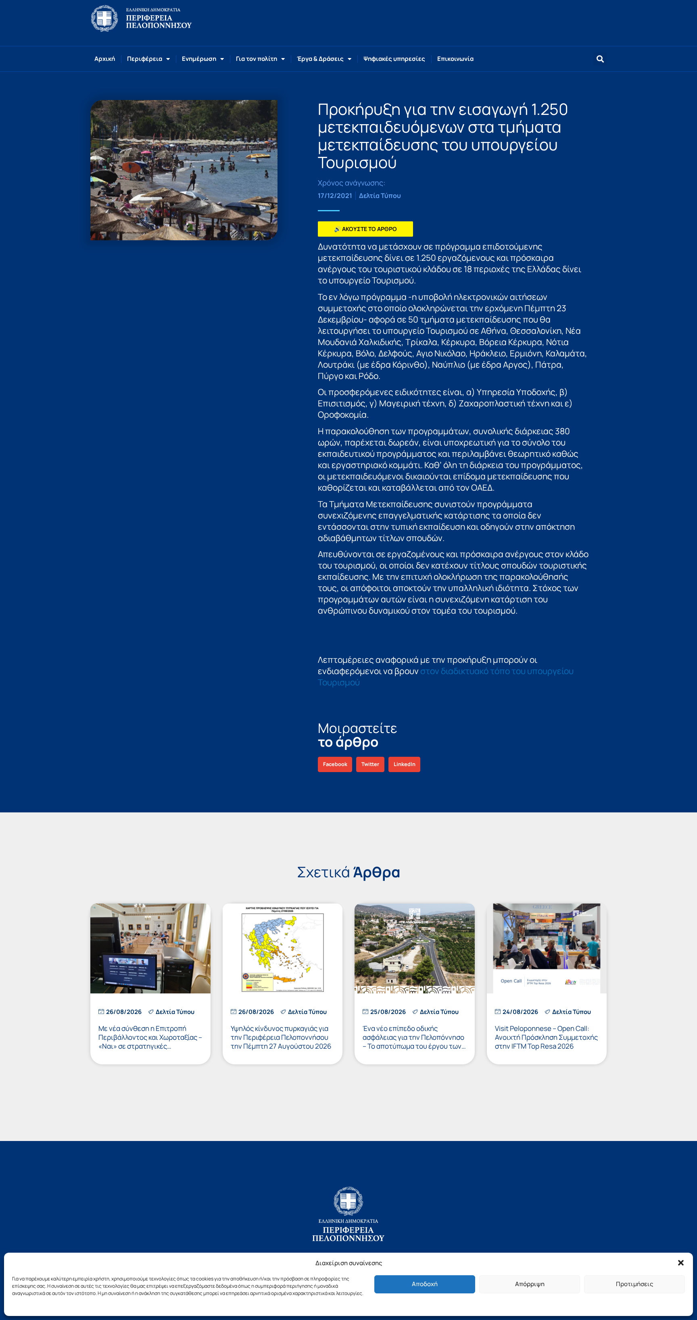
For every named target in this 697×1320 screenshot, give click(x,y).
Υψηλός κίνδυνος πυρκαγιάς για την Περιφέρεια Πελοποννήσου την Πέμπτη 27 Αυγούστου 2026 (281, 1037)
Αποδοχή (425, 1284)
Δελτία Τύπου (380, 195)
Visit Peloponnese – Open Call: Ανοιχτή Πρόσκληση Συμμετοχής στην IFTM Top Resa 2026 (546, 1037)
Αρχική (104, 58)
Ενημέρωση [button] (199, 58)
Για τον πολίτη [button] (256, 58)
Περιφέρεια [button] (144, 58)
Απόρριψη (530, 1284)
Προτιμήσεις (634, 1284)
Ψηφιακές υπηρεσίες (394, 58)
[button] (681, 1263)
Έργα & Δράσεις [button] (320, 58)
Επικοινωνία (455, 58)
